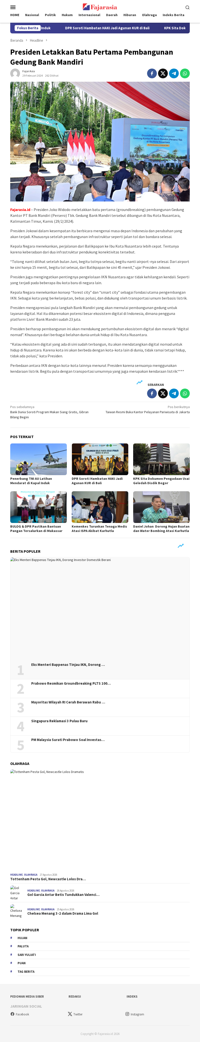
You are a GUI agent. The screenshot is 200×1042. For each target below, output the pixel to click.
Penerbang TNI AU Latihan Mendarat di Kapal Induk (31, 480)
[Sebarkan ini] (152, 73)
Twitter (77, 1014)
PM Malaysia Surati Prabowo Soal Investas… (68, 740)
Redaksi (75, 996)
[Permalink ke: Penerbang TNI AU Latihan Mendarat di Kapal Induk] (38, 459)
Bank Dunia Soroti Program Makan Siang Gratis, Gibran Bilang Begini (49, 412)
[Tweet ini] (163, 73)
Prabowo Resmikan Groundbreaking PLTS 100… (71, 683)
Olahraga (30, 874)
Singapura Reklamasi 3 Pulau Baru (59, 721)
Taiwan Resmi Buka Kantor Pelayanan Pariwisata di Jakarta (148, 409)
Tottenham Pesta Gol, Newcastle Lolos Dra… (48, 879)
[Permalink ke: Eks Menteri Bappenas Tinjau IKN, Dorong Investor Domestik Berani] (100, 608)
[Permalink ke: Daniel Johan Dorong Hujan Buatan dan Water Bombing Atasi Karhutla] (161, 507)
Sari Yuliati (27, 955)
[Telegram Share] (174, 73)
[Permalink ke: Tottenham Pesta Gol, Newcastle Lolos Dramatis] (100, 820)
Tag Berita (26, 972)
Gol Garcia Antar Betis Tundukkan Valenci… (63, 894)
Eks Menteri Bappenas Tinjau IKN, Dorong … (68, 664)
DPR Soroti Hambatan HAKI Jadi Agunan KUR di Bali (89, 28)
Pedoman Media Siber (27, 996)
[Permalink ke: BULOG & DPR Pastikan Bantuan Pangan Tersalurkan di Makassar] (38, 507)
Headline (16, 874)
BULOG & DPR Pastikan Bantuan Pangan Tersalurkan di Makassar (36, 528)
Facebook (22, 1014)
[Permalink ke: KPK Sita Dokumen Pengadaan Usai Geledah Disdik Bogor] (161, 459)
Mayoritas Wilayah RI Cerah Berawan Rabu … (68, 702)
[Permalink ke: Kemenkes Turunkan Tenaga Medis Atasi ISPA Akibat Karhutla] (100, 507)
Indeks (132, 996)
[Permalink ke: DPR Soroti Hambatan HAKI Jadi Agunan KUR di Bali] (100, 459)
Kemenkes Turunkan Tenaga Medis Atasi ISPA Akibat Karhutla (99, 528)
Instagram (137, 1014)
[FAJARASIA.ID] (100, 6)
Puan (22, 963)
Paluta (23, 946)
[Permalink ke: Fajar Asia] (15, 73)
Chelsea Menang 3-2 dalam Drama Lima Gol (62, 913)
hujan (22, 938)
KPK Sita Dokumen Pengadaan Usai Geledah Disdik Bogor (161, 480)
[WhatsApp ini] (185, 73)
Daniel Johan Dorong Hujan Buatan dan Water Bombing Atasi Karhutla (161, 528)
